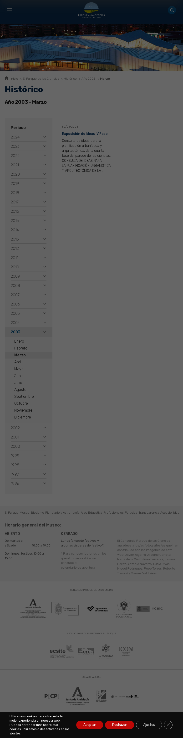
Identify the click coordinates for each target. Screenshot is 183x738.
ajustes (15, 733)
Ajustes (149, 725)
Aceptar (89, 725)
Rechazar (119, 725)
